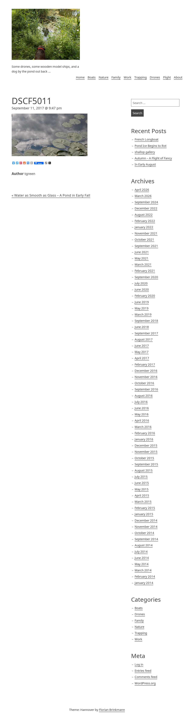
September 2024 (146, 202)
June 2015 (142, 483)
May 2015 (142, 489)
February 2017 (145, 364)
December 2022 (146, 208)
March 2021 (143, 264)
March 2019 (143, 314)
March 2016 (143, 427)
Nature (103, 77)
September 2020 (146, 277)
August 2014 (144, 545)
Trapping (140, 77)
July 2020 (141, 283)
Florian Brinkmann (112, 710)
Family (115, 77)
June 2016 (142, 408)
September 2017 (146, 333)
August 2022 (144, 214)
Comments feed (146, 677)
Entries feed (143, 670)
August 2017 (144, 339)
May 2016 (142, 414)
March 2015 (143, 501)
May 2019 (142, 308)
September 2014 (146, 539)
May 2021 (142, 258)
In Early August (145, 164)
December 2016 (146, 370)
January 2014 (144, 583)
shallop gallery (145, 152)
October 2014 (144, 533)
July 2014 (141, 551)
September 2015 (146, 464)
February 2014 (145, 576)
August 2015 (144, 470)
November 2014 (146, 526)
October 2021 (144, 239)
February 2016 (145, 433)
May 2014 (142, 564)
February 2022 (145, 221)
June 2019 (142, 302)
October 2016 (144, 383)
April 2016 (142, 420)
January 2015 (144, 514)
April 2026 (142, 189)
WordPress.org (145, 683)
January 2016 (144, 439)
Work (127, 77)
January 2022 (144, 227)
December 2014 (146, 520)
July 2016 (141, 402)
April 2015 (142, 495)
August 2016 (144, 395)
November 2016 (146, 377)
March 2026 (143, 196)
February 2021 (145, 271)
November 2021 (146, 233)
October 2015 (144, 458)
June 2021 (142, 252)
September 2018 (146, 320)
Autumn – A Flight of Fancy (153, 158)
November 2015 (146, 451)
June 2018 (142, 327)
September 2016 (146, 389)
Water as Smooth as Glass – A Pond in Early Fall (52, 195)
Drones (155, 77)
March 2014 (143, 570)
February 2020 (145, 295)
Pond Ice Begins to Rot (150, 146)
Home (80, 77)
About (178, 77)
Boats (92, 77)
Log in (139, 664)
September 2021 (146, 246)
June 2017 (142, 345)
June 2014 (142, 558)
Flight (167, 77)
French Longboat (146, 139)
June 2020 (142, 289)
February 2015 (145, 508)
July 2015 (141, 476)
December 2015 (146, 445)
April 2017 (142, 358)
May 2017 (142, 352)
